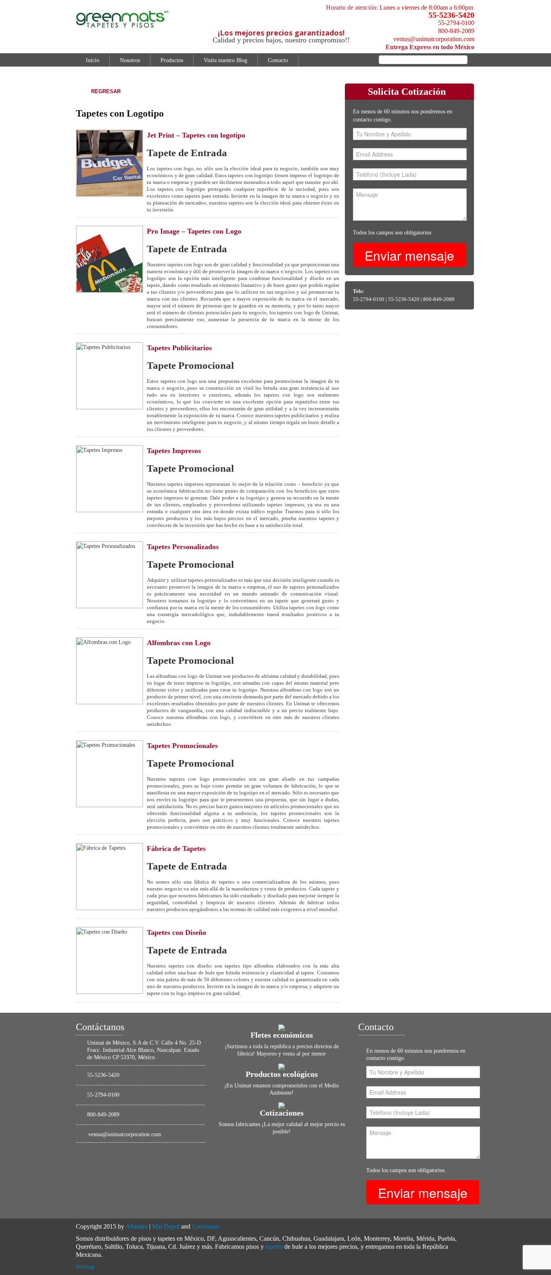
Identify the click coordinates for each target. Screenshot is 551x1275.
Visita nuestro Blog (225, 60)
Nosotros (130, 60)
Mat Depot (165, 1226)
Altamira (136, 1226)
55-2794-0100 (456, 22)
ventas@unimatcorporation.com (433, 39)
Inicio (92, 60)
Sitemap (85, 1267)
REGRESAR (106, 91)
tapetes (274, 1246)
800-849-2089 (456, 30)
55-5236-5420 (451, 14)
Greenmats (205, 1226)
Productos (172, 60)
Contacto (278, 60)
